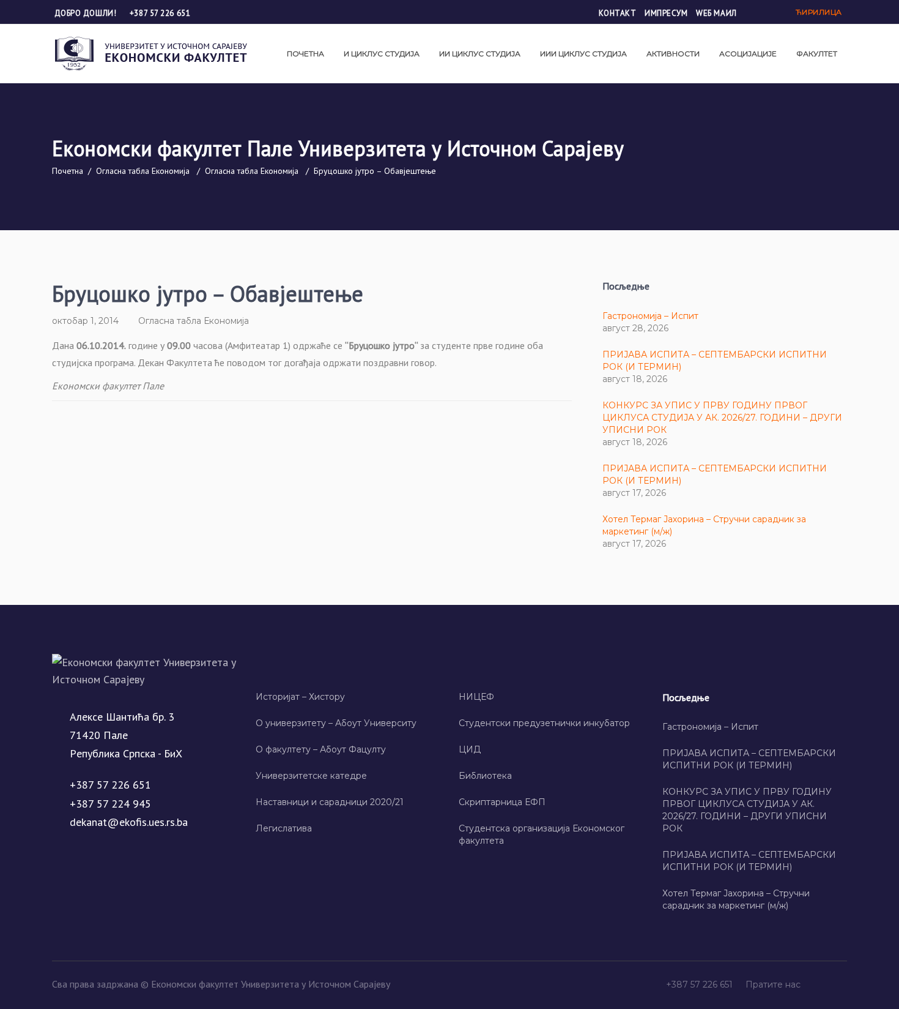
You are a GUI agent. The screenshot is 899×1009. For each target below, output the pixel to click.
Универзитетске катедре (311, 775)
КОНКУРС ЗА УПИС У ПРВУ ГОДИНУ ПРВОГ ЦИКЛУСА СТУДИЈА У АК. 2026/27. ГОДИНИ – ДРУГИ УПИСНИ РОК (722, 417)
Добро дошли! (86, 13)
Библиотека (485, 775)
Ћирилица (819, 12)
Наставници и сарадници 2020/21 (330, 802)
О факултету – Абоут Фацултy (321, 749)
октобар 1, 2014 (85, 320)
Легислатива (284, 828)
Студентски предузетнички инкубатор (544, 723)
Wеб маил (716, 13)
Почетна (67, 170)
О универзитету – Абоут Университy (336, 723)
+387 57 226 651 (160, 13)
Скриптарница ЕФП (502, 802)
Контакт (618, 13)
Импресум (666, 13)
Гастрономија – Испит (650, 315)
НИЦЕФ (476, 696)
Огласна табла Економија (143, 170)
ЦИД (470, 749)
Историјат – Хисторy (300, 696)
